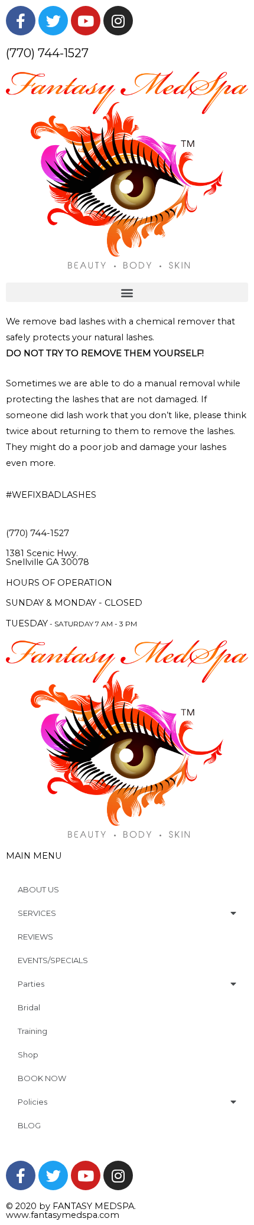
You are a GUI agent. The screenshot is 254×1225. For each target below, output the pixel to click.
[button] (127, 292)
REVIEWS (35, 936)
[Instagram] (118, 20)
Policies (32, 1101)
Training (32, 1031)
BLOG (29, 1125)
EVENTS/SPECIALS (53, 960)
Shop (28, 1054)
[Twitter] (53, 20)
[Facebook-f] (20, 20)
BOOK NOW (42, 1078)
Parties (31, 983)
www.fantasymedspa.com (62, 1215)
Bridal (29, 1007)
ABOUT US (38, 889)
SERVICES (37, 913)
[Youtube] (85, 20)
